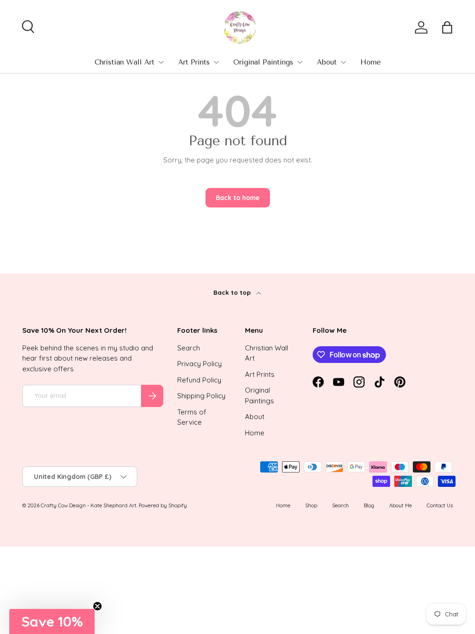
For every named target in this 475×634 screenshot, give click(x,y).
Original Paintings (263, 62)
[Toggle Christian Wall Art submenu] (161, 62)
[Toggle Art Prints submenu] (216, 62)
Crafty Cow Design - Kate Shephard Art (88, 505)
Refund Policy (199, 379)
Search (188, 347)
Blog (369, 505)
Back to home (238, 197)
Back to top (233, 292)
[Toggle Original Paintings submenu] (299, 62)
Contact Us (440, 505)
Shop (311, 505)
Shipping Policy (201, 395)
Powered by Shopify (163, 505)
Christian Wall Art (124, 62)
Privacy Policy (199, 363)
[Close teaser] (97, 606)
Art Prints (194, 62)
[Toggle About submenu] (343, 62)
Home (370, 62)
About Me (400, 505)
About (327, 62)
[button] (447, 27)
